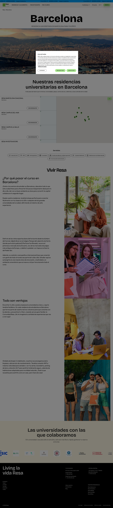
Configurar (42, 70)
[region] (57, 62)
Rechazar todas (60, 70)
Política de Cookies (42, 66)
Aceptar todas (71, 70)
